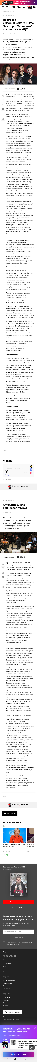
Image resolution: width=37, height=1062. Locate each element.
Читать (14, 486)
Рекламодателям (8, 1017)
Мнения (5, 972)
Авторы (5, 1003)
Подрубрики (7, 963)
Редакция (6, 1000)
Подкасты (7, 461)
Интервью (6, 969)
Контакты (6, 1006)
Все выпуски (7, 479)
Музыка (5, 15)
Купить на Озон (20, 1054)
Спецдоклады (7, 989)
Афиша (10, 15)
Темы (4, 966)
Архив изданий (8, 983)
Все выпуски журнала (9, 980)
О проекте (6, 997)
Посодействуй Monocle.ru (11, 1020)
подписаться (24, 486)
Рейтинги (6, 986)
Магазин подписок (14, 1012)
